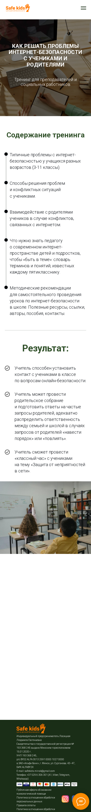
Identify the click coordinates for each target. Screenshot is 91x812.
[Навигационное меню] (83, 8)
